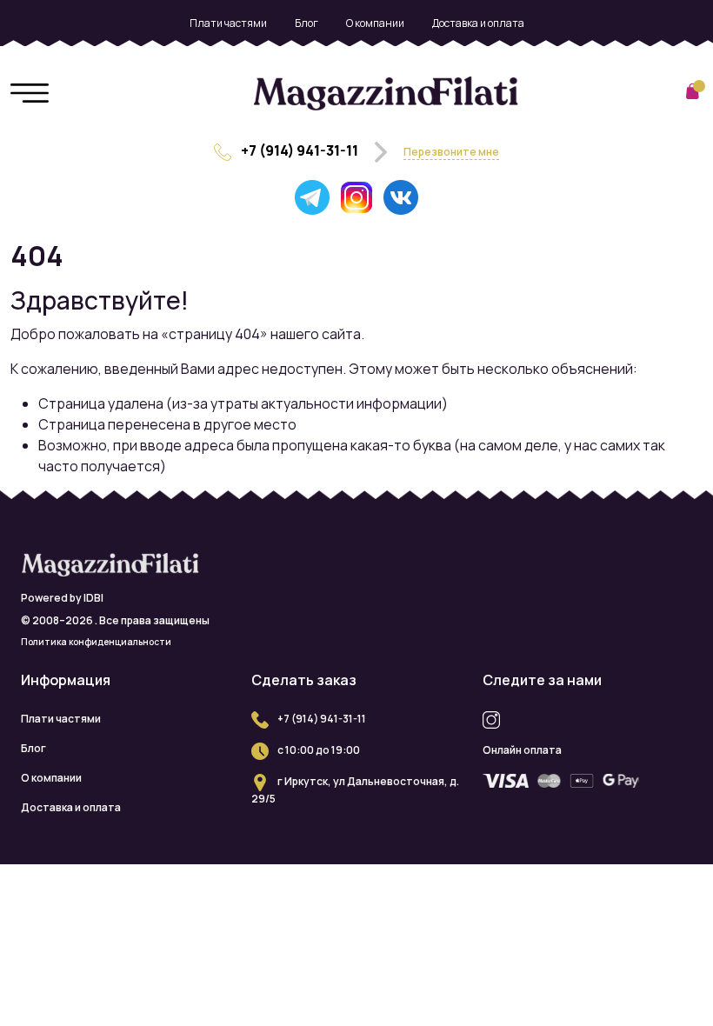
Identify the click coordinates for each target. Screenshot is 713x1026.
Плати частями (228, 23)
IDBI (93, 597)
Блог (306, 23)
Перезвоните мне (451, 151)
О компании (375, 23)
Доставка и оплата (478, 23)
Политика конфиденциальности (96, 642)
